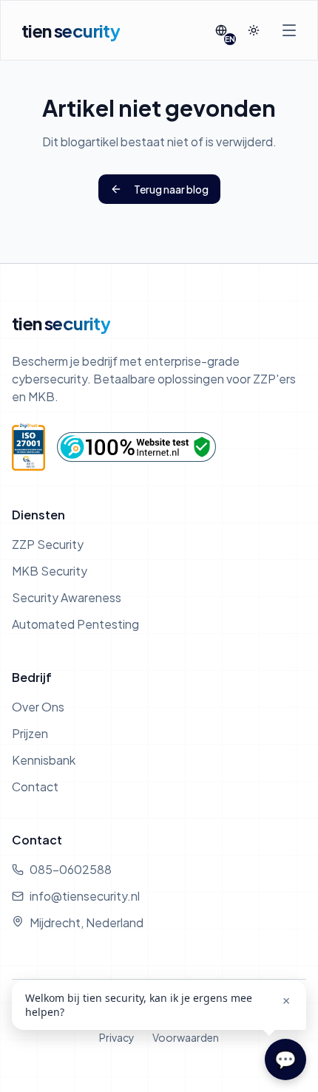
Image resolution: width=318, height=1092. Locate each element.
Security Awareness (66, 597)
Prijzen (30, 733)
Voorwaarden (185, 1037)
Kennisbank (43, 760)
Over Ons (38, 706)
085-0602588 (71, 869)
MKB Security (49, 571)
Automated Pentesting (75, 624)
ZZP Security (48, 544)
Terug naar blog (171, 189)
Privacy (117, 1037)
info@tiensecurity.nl (85, 896)
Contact (35, 786)
